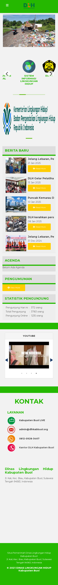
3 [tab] (31, 373)
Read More (40, 168)
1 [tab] (21, 373)
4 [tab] (36, 373)
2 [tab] (26, 373)
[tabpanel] (29, 356)
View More (15, 287)
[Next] (51, 74)
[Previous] (7, 74)
